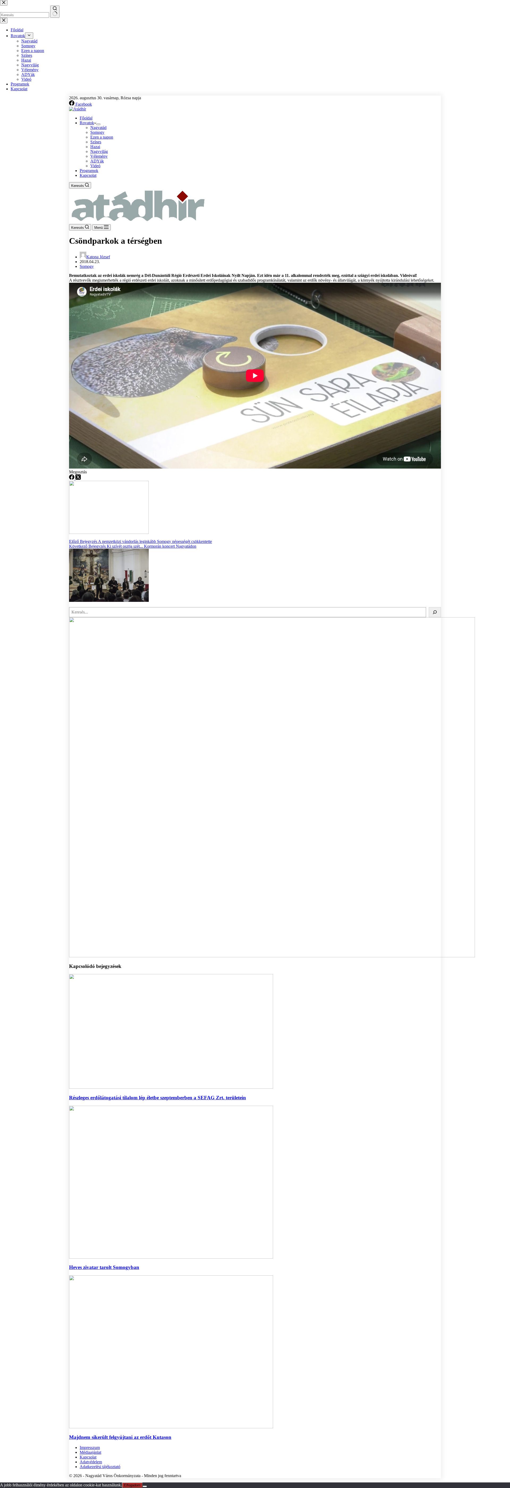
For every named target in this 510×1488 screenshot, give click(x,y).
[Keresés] (435, 612)
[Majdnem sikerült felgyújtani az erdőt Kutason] (171, 1427)
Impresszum (90, 1447)
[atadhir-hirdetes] (272, 956)
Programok (89, 170)
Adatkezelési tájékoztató (100, 1466)
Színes (95, 142)
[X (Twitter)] (78, 478)
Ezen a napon (101, 137)
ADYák (97, 161)
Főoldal (86, 118)
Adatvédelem (91, 1462)
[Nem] (145, 1486)
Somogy (97, 132)
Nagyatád (98, 127)
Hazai (95, 146)
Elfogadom (132, 1485)
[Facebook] (72, 478)
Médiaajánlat (90, 1452)
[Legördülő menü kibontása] (98, 124)
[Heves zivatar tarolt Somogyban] (171, 1257)
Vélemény (99, 156)
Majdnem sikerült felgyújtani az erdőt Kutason (120, 1437)
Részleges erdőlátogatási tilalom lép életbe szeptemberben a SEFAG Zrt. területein (157, 1097)
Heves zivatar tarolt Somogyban (104, 1267)
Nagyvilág (99, 151)
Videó (95, 166)
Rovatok (87, 123)
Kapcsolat (88, 175)
